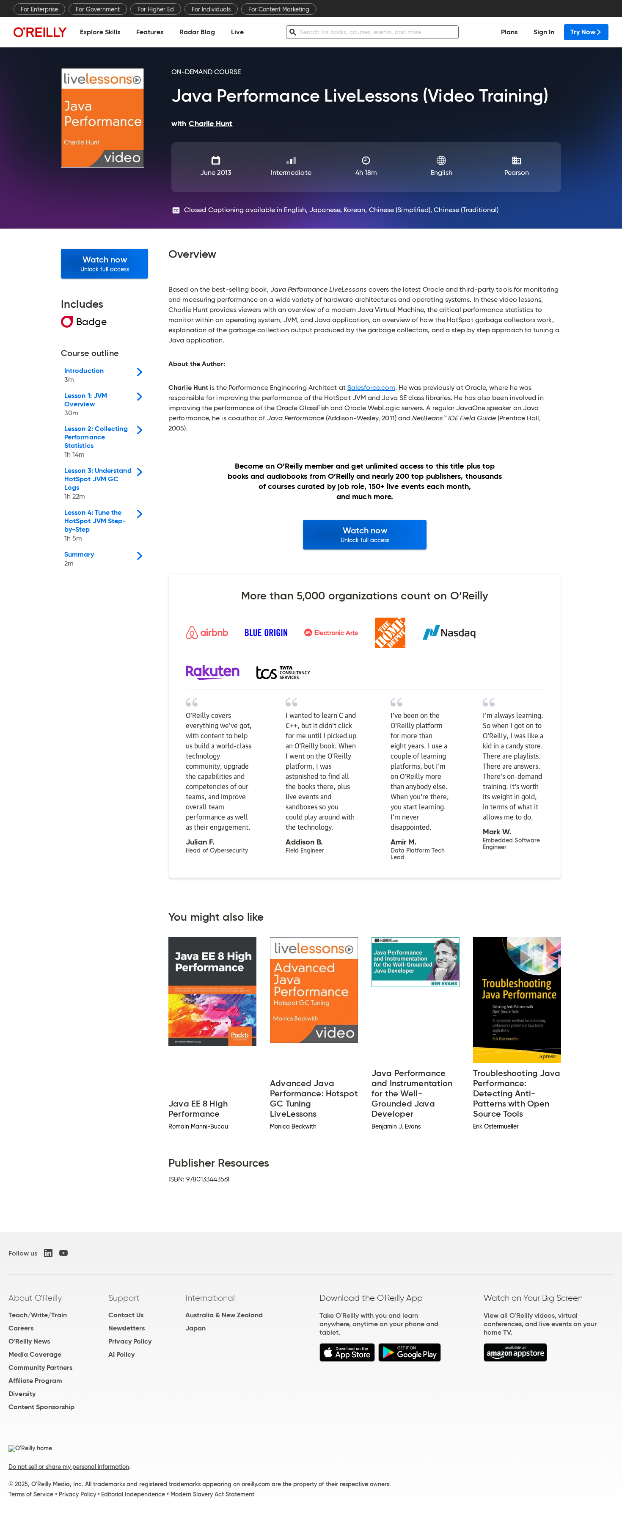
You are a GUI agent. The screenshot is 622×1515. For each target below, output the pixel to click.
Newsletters (126, 1328)
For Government (98, 9)
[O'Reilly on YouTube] (63, 1253)
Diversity (22, 1393)
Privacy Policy (129, 1341)
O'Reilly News (29, 1341)
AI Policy (121, 1354)
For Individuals (211, 9)
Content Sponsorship (41, 1406)
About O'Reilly (35, 1298)
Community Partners (40, 1367)
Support (124, 1298)
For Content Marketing (278, 9)
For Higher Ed (156, 9)
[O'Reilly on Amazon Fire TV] (516, 1359)
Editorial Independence (133, 1494)
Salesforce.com (371, 388)
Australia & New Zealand (224, 1315)
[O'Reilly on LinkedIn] (48, 1253)
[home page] (40, 32)
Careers (20, 1328)
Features (149, 32)
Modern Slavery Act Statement (212, 1494)
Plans (509, 32)
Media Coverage (34, 1354)
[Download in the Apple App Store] (347, 1359)
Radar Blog (197, 32)
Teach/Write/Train (37, 1315)
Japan (195, 1328)
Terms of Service (30, 1494)
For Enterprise (39, 9)
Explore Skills (100, 32)
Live (237, 32)
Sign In (544, 32)
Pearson (516, 172)
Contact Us (125, 1315)
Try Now (582, 32)
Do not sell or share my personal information (68, 1467)
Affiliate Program (35, 1380)
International (210, 1298)
